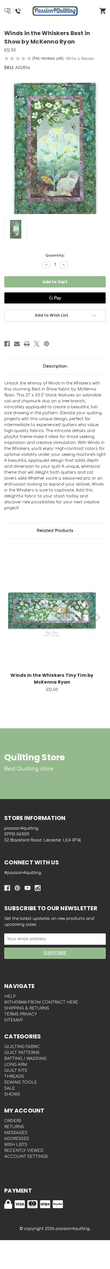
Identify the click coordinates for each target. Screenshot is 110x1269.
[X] (36, 344)
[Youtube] (27, 888)
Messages (15, 1133)
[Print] (27, 344)
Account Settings (26, 1156)
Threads (14, 1076)
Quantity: (55, 255)
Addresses (16, 1139)
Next (97, 617)
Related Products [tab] (55, 530)
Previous (7, 617)
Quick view (52, 603)
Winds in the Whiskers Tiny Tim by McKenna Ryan (51, 678)
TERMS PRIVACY (20, 1014)
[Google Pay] (55, 298)
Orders (12, 1121)
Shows (12, 1094)
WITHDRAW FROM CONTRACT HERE (41, 1002)
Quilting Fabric (22, 1047)
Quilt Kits (15, 1070)
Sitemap (13, 1020)
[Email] (17, 344)
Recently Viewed (23, 1150)
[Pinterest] (46, 344)
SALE (9, 1088)
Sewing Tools (20, 1082)
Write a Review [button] (80, 59)
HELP (10, 996)
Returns (14, 1127)
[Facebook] (7, 344)
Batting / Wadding (25, 1059)
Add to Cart (55, 618)
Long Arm (15, 1064)
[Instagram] (38, 888)
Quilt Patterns (21, 1053)
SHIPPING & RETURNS (26, 1008)
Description (55, 366)
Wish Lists (15, 1145)
